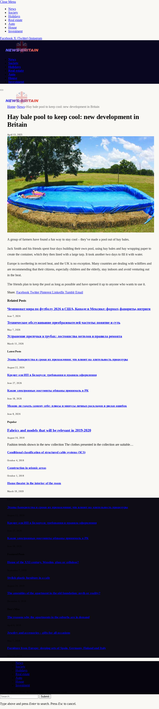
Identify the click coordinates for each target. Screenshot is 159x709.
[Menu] (1, 90)
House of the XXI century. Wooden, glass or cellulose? (43, 562)
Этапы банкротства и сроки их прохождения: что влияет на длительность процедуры (67, 359)
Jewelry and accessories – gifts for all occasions (38, 632)
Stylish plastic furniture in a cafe (28, 577)
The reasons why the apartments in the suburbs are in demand (48, 617)
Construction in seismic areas (26, 467)
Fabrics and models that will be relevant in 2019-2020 (49, 430)
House (12, 27)
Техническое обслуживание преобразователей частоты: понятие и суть (63, 323)
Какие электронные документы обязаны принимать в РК (48, 390)
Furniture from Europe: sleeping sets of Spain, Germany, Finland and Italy (56, 648)
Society (13, 12)
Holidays (14, 16)
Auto (11, 24)
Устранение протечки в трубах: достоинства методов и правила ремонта (64, 336)
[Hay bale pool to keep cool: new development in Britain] (80, 231)
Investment (15, 31)
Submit (45, 696)
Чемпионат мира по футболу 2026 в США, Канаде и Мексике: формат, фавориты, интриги (79, 309)
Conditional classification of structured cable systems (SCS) (46, 452)
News (12, 9)
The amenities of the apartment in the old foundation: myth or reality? (53, 593)
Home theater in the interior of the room (34, 483)
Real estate (15, 20)
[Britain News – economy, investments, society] (21, 52)
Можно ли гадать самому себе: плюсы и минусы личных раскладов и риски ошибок (67, 405)
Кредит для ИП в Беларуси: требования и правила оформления (51, 375)
